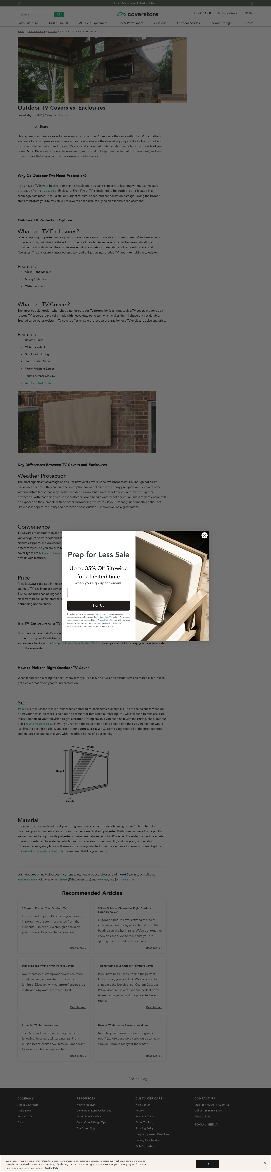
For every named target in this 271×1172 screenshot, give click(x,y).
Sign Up (99, 606)
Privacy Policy (103, 620)
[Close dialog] (204, 535)
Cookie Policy (52, 1168)
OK (207, 1164)
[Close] (265, 1163)
